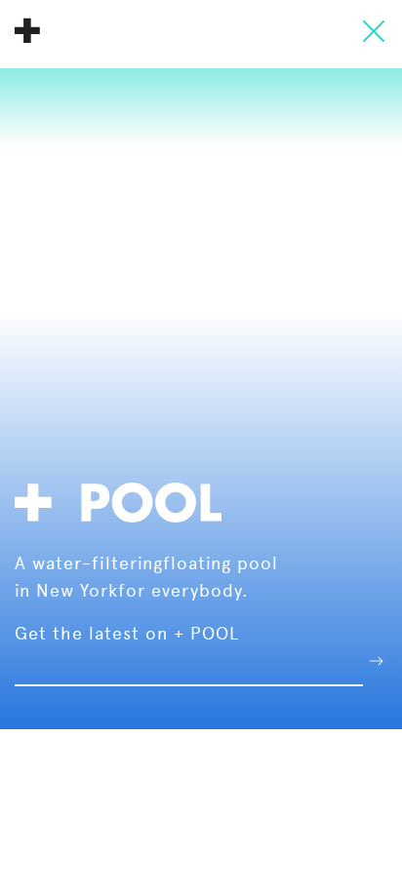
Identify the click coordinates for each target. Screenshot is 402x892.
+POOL (124, 499)
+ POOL (27, 30)
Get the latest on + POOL (127, 633)
